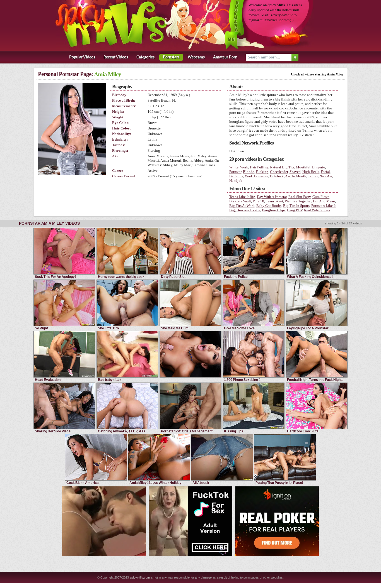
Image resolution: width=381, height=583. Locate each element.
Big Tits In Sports (296, 206)
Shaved (295, 172)
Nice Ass (325, 176)
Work (244, 167)
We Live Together (298, 201)
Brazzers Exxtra (248, 210)
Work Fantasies (256, 176)
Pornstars (171, 57)
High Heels (310, 172)
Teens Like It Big (242, 197)
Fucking (262, 172)
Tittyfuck (276, 176)
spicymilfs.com (140, 577)
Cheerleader (279, 172)
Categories (145, 57)
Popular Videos (82, 57)
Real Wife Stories (317, 210)
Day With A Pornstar (272, 197)
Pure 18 (258, 201)
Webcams (196, 57)
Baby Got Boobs (268, 206)
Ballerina (236, 176)
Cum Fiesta (320, 197)
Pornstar (235, 172)
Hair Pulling (259, 167)
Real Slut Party (299, 197)
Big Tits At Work (242, 206)
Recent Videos (115, 57)
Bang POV (294, 210)
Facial (325, 172)
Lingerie (318, 167)
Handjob (235, 180)
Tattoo (313, 176)
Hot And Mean (324, 201)
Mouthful (303, 167)
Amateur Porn (225, 57)
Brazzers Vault (240, 201)
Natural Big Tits (282, 167)
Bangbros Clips (273, 210)
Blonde (248, 172)
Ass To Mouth (295, 176)
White (233, 167)
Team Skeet (274, 201)
